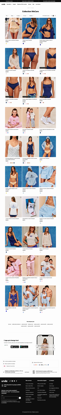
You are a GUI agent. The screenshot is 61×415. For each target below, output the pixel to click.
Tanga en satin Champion (27, 40)
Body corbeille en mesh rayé (11, 307)
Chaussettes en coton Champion (29, 218)
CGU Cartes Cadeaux (41, 390)
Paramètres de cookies (41, 400)
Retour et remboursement (30, 388)
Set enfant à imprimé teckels (28, 129)
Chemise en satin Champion (11, 70)
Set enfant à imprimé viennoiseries (12, 129)
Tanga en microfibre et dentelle (28, 70)
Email (2, 395)
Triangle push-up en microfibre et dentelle (47, 70)
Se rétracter (28, 390)
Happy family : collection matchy (28, 1)
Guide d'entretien (52, 390)
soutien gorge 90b (30, 326)
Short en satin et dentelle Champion (12, 40)
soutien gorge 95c (24, 324)
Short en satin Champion (44, 248)
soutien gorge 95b (37, 326)
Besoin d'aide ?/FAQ (29, 385)
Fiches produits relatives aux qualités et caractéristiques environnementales (54, 395)
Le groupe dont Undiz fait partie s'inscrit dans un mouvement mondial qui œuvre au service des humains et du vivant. (46, 373)
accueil (28, 7)
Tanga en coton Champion (44, 158)
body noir (9, 324)
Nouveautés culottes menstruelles (49, 1)
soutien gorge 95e (43, 324)
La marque (32, 7)
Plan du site (39, 397)
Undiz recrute (51, 392)
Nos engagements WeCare (54, 388)
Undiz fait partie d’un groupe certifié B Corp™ (44, 371)
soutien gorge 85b (37, 324)
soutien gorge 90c (50, 324)
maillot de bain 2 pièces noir (16, 324)
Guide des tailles (28, 402)
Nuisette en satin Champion (11, 248)
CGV (38, 388)
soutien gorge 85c (24, 326)
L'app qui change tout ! (30, 392)
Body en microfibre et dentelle (45, 99)
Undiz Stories (51, 385)
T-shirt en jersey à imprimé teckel (46, 277)
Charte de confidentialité (41, 392)
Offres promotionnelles (41, 383)
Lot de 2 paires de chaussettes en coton (47, 129)
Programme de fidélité (30, 394)
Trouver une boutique (29, 383)
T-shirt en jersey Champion (28, 248)
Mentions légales (40, 385)
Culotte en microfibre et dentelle (12, 99)
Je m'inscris (27, 372)
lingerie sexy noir (30, 324)
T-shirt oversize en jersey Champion (12, 218)
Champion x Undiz (9, 1)
